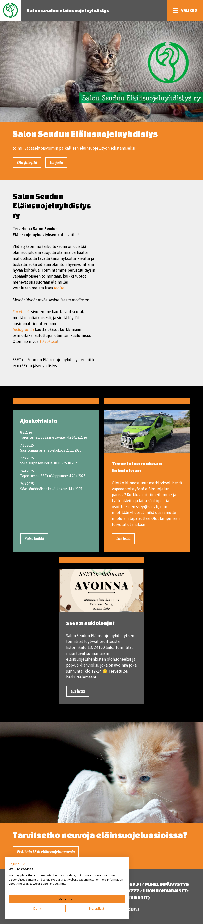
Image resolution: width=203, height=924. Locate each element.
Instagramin (23, 329)
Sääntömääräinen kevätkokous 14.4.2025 (51, 489)
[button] (17, 864)
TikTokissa (48, 341)
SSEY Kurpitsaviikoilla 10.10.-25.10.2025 (49, 463)
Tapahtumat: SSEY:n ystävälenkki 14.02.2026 (53, 437)
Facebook (21, 311)
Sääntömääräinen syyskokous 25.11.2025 (50, 450)
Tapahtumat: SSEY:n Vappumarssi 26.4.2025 (52, 476)
